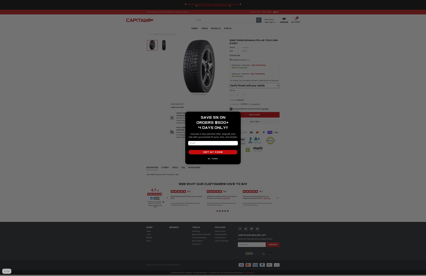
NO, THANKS (213, 159)
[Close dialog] (238, 114)
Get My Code (213, 152)
